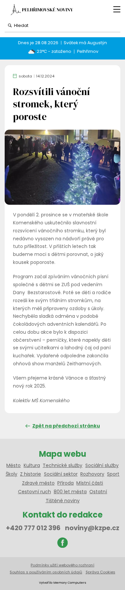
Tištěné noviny (63, 500)
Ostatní (98, 491)
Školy (11, 474)
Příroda (65, 483)
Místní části (89, 483)
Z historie (30, 474)
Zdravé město (38, 483)
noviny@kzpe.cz (92, 527)
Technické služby (62, 465)
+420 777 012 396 (33, 527)
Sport (113, 474)
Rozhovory (92, 474)
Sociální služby (102, 465)
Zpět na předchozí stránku (66, 425)
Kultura (32, 465)
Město (13, 465)
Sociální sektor (61, 474)
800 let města (70, 491)
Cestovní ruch (34, 491)
